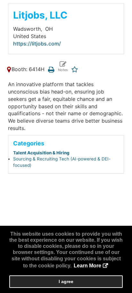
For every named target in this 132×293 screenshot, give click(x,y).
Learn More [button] (87, 265)
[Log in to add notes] (63, 67)
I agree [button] (66, 281)
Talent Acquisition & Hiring (41, 152)
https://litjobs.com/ (37, 43)
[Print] (51, 69)
